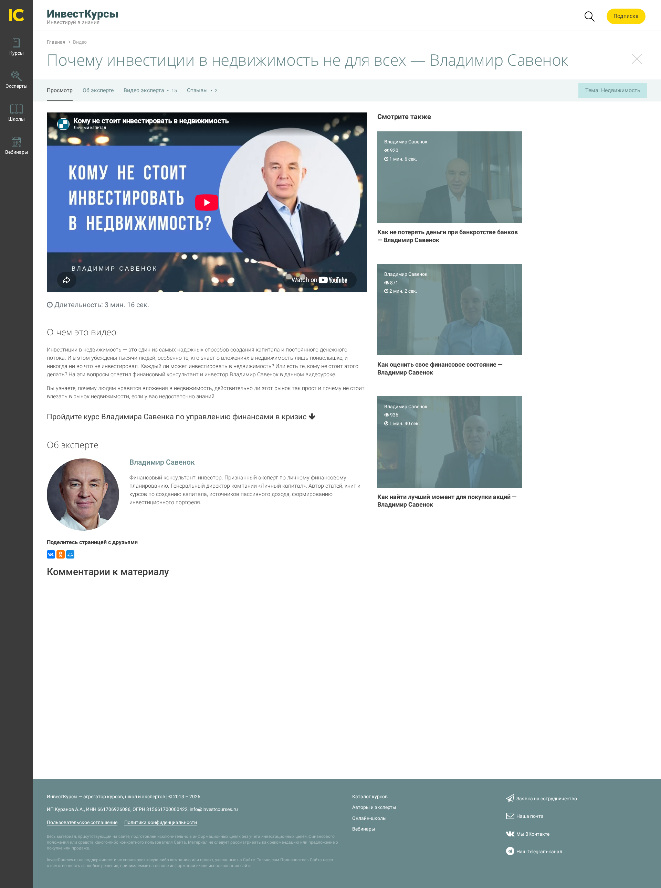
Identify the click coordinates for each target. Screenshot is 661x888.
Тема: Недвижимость (612, 90)
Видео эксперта (150, 90)
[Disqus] (207, 670)
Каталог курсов (370, 797)
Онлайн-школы (369, 818)
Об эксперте (98, 90)
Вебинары (363, 829)
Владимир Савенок (162, 462)
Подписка (626, 16)
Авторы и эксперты (374, 807)
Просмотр (60, 90)
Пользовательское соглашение (82, 822)
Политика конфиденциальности (160, 822)
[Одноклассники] (60, 554)
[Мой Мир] (70, 554)
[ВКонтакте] (51, 554)
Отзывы (202, 90)
